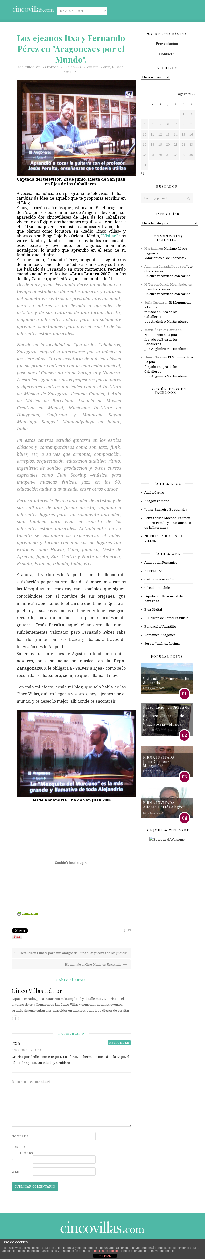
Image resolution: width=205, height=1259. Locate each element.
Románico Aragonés (159, 635)
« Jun (144, 173)
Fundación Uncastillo (160, 626)
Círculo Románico (158, 588)
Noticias (71, 72)
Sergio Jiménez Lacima (162, 643)
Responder (119, 1042)
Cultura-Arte (98, 67)
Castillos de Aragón (159, 579)
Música (118, 67)
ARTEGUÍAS (153, 571)
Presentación (167, 43)
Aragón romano (157, 501)
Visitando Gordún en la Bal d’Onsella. (167, 680)
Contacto (167, 54)
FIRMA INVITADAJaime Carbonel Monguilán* (159, 761)
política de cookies (107, 1251)
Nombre (20, 1136)
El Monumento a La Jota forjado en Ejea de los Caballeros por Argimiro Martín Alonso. (168, 312)
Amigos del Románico (161, 562)
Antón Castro (154, 492)
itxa (16, 1043)
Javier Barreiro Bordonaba (165, 509)
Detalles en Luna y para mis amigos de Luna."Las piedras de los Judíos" (73, 953)
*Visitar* (109, 236)
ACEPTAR (105, 1255)
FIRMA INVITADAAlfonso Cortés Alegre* (164, 805)
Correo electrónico (22, 1153)
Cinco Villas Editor (42, 67)
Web (15, 1171)
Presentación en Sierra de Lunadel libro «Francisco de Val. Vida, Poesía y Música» (166, 716)
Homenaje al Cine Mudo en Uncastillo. (94, 964)
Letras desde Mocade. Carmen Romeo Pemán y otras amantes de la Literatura (167, 522)
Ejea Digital (153, 609)
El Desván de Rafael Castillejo (166, 618)
